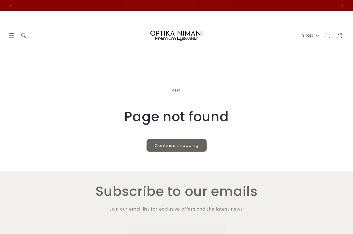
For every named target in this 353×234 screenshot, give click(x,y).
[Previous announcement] (11, 5)
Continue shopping (177, 145)
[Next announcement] (342, 5)
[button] (12, 35)
